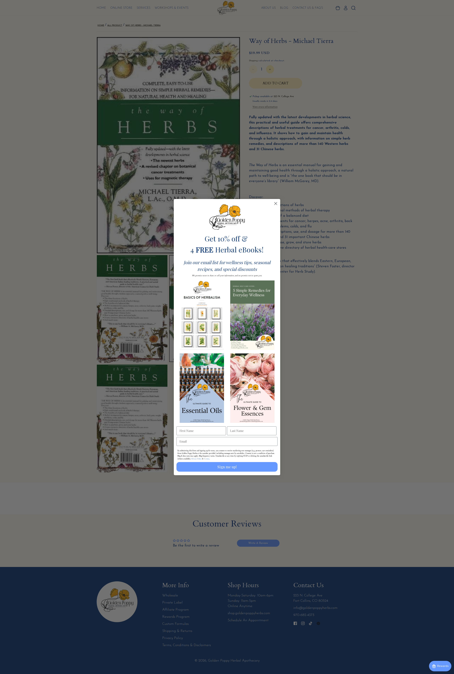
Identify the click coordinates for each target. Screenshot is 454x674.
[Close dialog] (276, 203)
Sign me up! (227, 466)
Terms (206, 458)
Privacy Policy (196, 458)
